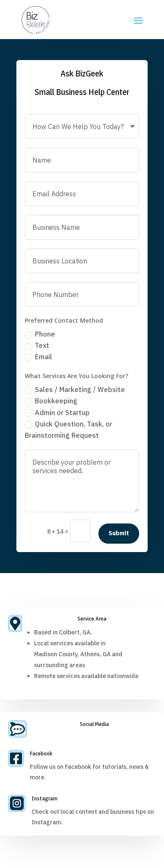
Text (42, 345)
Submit (118, 533)
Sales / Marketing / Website (80, 389)
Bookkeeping (56, 401)
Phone (45, 334)
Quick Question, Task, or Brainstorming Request (68, 429)
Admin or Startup (62, 412)
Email (43, 356)
